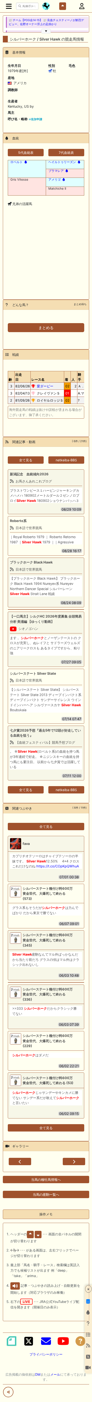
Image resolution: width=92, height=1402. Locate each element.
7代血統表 (66, 153)
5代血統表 (25, 153)
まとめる (46, 327)
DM (37, 1374)
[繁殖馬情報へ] (25, 162)
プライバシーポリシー (46, 1354)
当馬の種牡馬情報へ (46, 1179)
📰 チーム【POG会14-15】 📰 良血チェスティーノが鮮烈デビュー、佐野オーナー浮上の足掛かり (46, 22)
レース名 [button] (38, 379)
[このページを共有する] (8, 1392)
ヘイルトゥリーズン (62, 162)
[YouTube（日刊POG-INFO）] (63, 1341)
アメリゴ (54, 179)
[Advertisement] (46, 260)
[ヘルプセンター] (80, 1341)
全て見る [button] (25, 460)
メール (55, 1374)
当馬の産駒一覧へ (46, 1194)
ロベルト (16, 162)
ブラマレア (56, 171)
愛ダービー (45, 386)
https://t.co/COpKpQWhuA (57, 866)
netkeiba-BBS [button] (66, 460)
